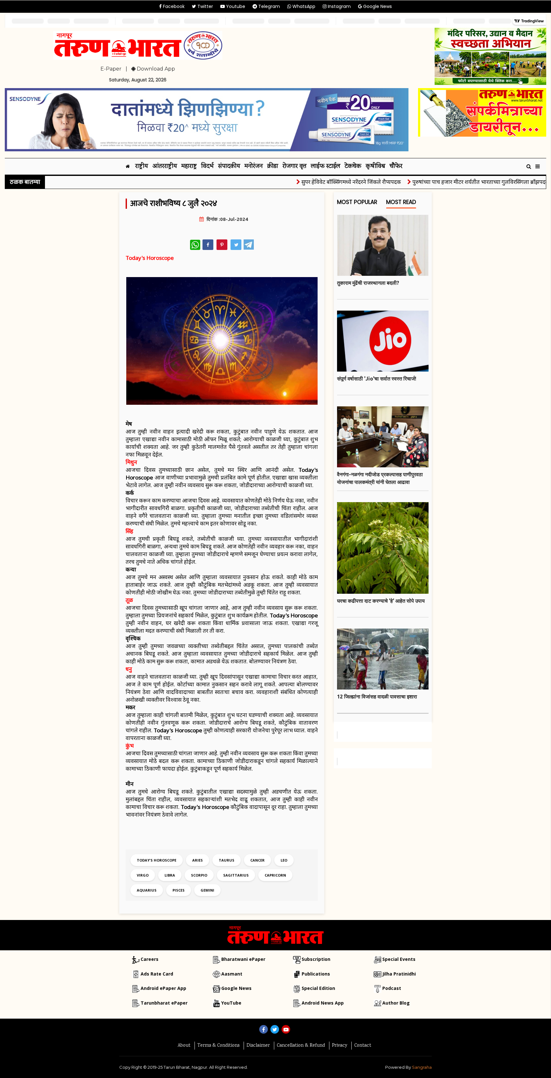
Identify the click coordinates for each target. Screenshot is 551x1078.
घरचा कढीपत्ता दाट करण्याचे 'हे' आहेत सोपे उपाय (381, 601)
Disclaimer (258, 1045)
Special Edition (318, 988)
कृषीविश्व (375, 166)
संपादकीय (229, 166)
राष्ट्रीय (141, 166)
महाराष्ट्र (189, 166)
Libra (170, 875)
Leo (284, 860)
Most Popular (357, 202)
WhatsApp (303, 6)
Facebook (173, 6)
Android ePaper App (163, 988)
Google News (377, 6)
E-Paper (110, 69)
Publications (316, 974)
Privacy (339, 1045)
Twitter (204, 6)
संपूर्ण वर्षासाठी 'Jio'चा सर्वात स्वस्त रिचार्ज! (376, 378)
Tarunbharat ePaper (164, 1003)
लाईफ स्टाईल (325, 166)
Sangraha (422, 1067)
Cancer (257, 860)
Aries (197, 860)
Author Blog (396, 1003)
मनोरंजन (254, 166)
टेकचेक (353, 166)
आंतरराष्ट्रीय (164, 166)
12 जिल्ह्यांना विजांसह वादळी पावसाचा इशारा (377, 696)
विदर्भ (207, 166)
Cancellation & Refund (301, 1045)
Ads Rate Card (157, 974)
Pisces (179, 890)
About (184, 1045)
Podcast (391, 988)
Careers (149, 959)
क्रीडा (272, 166)
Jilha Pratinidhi (399, 974)
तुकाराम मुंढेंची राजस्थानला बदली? (368, 283)
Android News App (323, 1003)
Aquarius (147, 890)
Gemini (207, 890)
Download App (155, 69)
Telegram (268, 6)
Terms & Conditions (218, 1045)
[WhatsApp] (195, 245)
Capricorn (275, 875)
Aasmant (231, 974)
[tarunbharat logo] (275, 935)
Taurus (226, 860)
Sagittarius (236, 875)
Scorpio (199, 875)
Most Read (401, 202)
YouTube (231, 1003)
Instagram (339, 6)
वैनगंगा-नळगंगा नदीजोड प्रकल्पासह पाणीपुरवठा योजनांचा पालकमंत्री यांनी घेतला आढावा (380, 478)
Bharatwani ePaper (243, 959)
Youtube (235, 6)
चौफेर (396, 166)
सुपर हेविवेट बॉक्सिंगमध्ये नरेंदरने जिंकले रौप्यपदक (327, 181)
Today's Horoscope (156, 860)
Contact (362, 1045)
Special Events (398, 959)
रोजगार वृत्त (294, 166)
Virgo (143, 875)
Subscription (316, 959)
